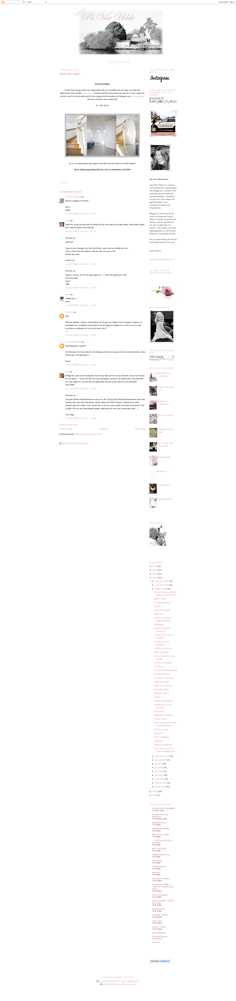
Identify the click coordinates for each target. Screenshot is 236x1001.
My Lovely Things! (161, 834)
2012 (154, 570)
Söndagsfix (159, 624)
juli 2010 (159, 764)
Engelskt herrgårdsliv (163, 745)
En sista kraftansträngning (165, 670)
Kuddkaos (158, 741)
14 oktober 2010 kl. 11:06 (80, 305)
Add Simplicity (159, 933)
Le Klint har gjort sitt (162, 648)
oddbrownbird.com (161, 855)
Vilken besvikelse (161, 652)
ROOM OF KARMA (160, 829)
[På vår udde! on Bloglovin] (160, 962)
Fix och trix (159, 666)
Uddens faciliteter (164, 499)
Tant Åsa (69, 312)
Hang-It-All (158, 711)
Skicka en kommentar (68, 425)
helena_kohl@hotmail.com (160, 259)
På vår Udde (119, 9)
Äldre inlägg (140, 429)
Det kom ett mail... (162, 729)
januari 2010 (160, 787)
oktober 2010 (161, 589)
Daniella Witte (158, 909)
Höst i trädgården (161, 737)
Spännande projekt (162, 610)
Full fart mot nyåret (165, 415)
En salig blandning (162, 602)
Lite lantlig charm (161, 689)
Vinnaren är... (162, 471)
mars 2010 (160, 779)
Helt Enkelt (157, 861)
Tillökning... (159, 614)
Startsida (103, 429)
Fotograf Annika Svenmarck (159, 937)
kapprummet (87, 93)
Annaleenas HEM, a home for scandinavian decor (163, 886)
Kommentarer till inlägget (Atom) (89, 434)
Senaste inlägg (65, 429)
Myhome (156, 872)
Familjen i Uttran (160, 915)
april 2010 (159, 775)
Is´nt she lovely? (164, 485)
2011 (154, 574)
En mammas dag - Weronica (160, 815)
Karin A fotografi (159, 895)
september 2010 (162, 756)
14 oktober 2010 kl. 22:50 (80, 418)
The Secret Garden (161, 878)
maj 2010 (159, 771)
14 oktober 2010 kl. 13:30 (80, 388)
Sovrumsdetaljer (164, 457)
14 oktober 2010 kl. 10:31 (80, 214)
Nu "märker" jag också (163, 678)
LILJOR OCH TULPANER (163, 808)
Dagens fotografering (163, 701)
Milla (67, 372)
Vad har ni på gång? (163, 663)
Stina (67, 294)
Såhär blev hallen (69, 73)
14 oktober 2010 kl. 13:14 (80, 365)
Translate (170, 360)
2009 (154, 791)
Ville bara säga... (161, 693)
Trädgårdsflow (159, 866)
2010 (154, 578)
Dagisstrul (158, 733)
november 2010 (162, 585)
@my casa (157, 921)
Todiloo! (157, 606)
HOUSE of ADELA (73, 197)
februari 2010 (161, 783)
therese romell (159, 927)
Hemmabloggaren (73, 342)
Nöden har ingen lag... (163, 685)
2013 (154, 566)
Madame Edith (159, 823)
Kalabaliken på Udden (163, 715)
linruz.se (156, 942)
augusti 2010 (160, 760)
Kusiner (157, 697)
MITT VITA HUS (159, 849)
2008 (154, 795)
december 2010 (162, 581)
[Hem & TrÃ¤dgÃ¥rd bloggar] (118, 984)
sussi (67, 220)
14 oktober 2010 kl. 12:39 (80, 335)
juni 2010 (159, 767)
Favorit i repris (160, 719)
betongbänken (137, 96)
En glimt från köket (162, 674)
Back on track (160, 599)
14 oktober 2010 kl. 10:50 (80, 264)
